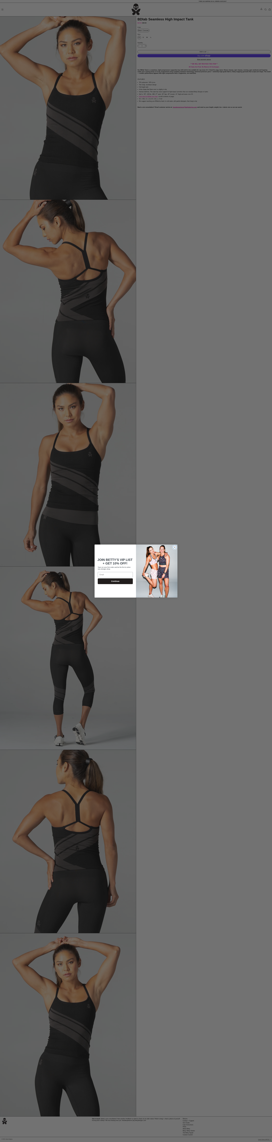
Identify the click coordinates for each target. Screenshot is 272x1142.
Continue (115, 581)
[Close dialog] (175, 547)
